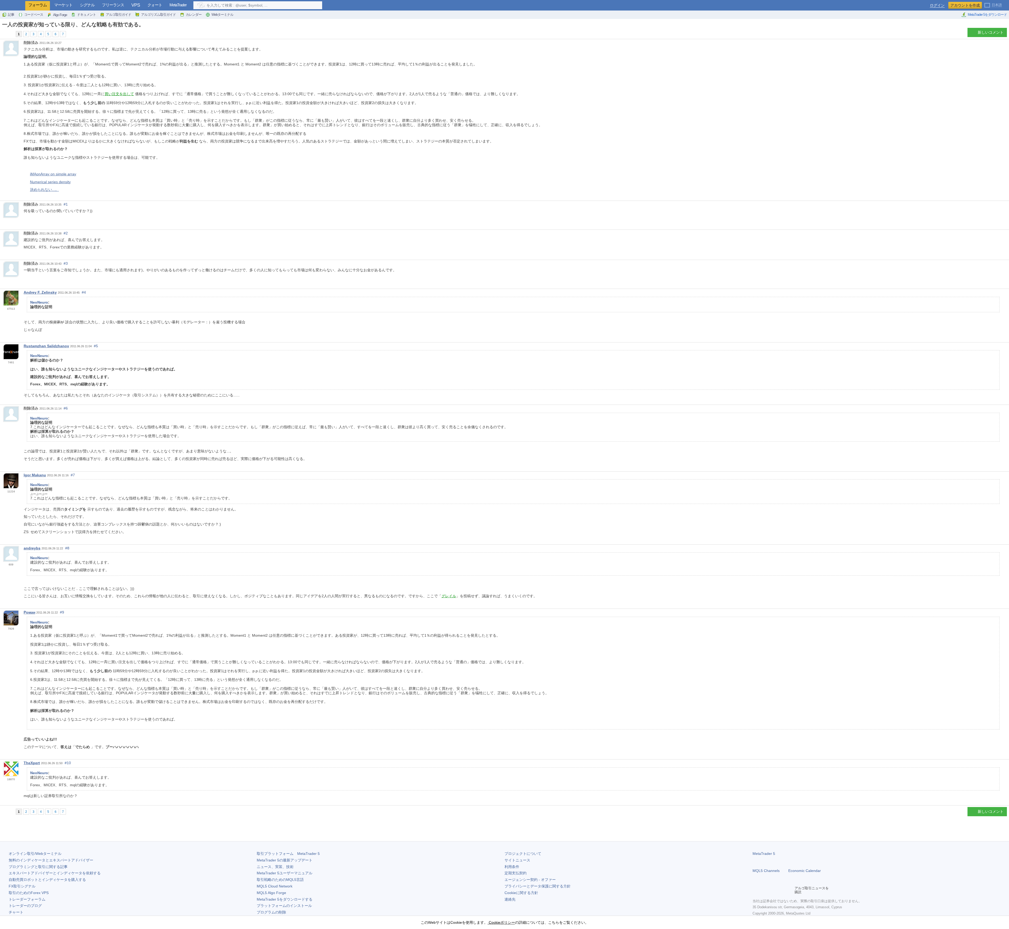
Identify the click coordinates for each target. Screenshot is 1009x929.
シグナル (87, 5)
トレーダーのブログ (25, 906)
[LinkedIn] (789, 890)
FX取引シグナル (22, 886)
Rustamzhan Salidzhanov (46, 346)
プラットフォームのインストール (284, 906)
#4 (84, 292)
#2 (66, 233)
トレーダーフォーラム (27, 899)
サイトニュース (517, 860)
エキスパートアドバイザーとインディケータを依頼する (55, 873)
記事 (11, 15)
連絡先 (510, 899)
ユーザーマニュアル (284, 873)
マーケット (63, 5)
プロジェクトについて (522, 853)
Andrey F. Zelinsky (40, 292)
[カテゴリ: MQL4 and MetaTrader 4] (10, 34)
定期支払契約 (515, 873)
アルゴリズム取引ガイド (158, 15)
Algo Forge (60, 15)
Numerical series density (50, 182)
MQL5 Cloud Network (274, 886)
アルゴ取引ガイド (118, 15)
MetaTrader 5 (764, 853)
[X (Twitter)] (772, 890)
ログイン (937, 5)
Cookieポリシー (501, 922)
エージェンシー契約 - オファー (530, 879)
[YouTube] (781, 890)
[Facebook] (756, 890)
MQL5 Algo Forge (271, 893)
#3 (66, 263)
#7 (73, 475)
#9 (62, 612)
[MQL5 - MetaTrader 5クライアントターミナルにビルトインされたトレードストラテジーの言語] (12, 5)
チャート (16, 912)
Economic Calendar (804, 871)
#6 (66, 408)
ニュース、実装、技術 (275, 867)
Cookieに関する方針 (521, 893)
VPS (135, 5)
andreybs (32, 548)
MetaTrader (178, 5)
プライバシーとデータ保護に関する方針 (537, 886)
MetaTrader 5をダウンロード (987, 15)
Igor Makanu (35, 475)
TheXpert (32, 763)
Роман (29, 612)
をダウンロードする (284, 899)
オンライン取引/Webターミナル (35, 853)
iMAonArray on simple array (53, 174)
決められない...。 (44, 189)
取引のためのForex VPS (29, 893)
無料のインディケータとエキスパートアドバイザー (51, 860)
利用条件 (511, 867)
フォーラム (37, 5)
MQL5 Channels (766, 871)
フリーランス (113, 5)
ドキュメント (86, 15)
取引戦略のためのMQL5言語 (280, 879)
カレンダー (194, 15)
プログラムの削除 (271, 912)
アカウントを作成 (965, 5)
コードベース (33, 15)
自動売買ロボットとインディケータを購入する (47, 879)
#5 (96, 346)
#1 (66, 204)
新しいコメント (990, 32)
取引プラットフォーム (288, 853)
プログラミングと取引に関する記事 (38, 867)
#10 (68, 763)
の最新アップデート (284, 860)
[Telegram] (764, 890)
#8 (67, 548)
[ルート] (3, 34)
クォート (154, 5)
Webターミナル (222, 15)
